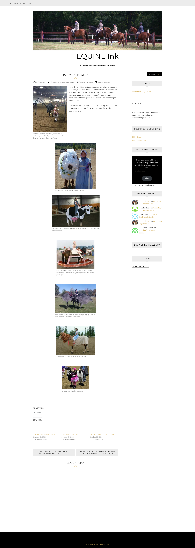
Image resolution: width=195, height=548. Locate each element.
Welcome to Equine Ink (20, 3)
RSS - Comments (139, 141)
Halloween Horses (70, 434)
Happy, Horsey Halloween (45, 434)
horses (72, 82)
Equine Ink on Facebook (147, 245)
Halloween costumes (85, 82)
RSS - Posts (137, 137)
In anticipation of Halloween (102, 434)
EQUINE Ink (97, 56)
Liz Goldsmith (40, 82)
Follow (147, 178)
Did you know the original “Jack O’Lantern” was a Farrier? (51, 452)
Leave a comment (104, 82)
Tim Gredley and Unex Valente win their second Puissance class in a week (97, 452)
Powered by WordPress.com (97, 544)
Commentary (55, 82)
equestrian (65, 82)
